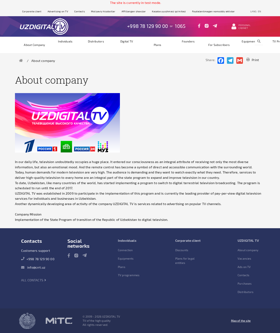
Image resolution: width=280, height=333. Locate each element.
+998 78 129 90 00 (147, 26)
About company (34, 45)
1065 (180, 26)
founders (188, 41)
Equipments (249, 41)
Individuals (65, 41)
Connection (125, 250)
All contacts (32, 280)
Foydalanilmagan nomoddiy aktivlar (213, 11)
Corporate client (31, 11)
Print (255, 60)
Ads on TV (244, 267)
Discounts (181, 250)
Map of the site (241, 320)
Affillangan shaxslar (134, 11)
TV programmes (128, 275)
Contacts (79, 11)
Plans (157, 45)
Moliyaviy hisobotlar (103, 11)
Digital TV (126, 41)
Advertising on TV (58, 11)
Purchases (245, 283)
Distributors (96, 41)
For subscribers (219, 45)
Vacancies (244, 258)
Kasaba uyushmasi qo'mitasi (169, 11)
